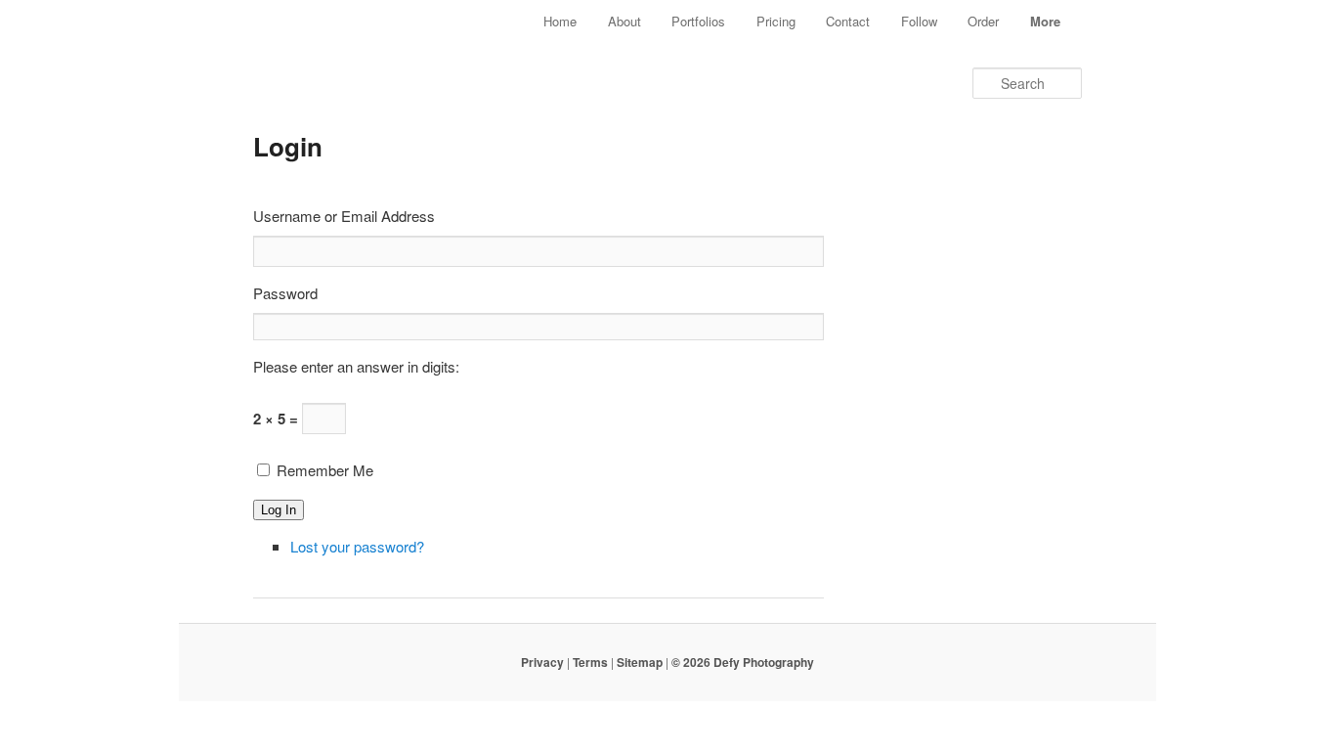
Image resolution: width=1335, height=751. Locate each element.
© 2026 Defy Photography (742, 662)
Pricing (776, 21)
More (1045, 21)
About (624, 21)
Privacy (542, 662)
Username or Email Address (344, 215)
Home (560, 21)
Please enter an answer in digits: (356, 366)
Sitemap (640, 662)
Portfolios (698, 21)
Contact (848, 21)
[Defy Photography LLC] (362, 47)
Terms (590, 662)
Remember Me (325, 470)
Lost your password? (357, 546)
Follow (919, 21)
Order (983, 21)
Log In (278, 510)
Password (285, 293)
